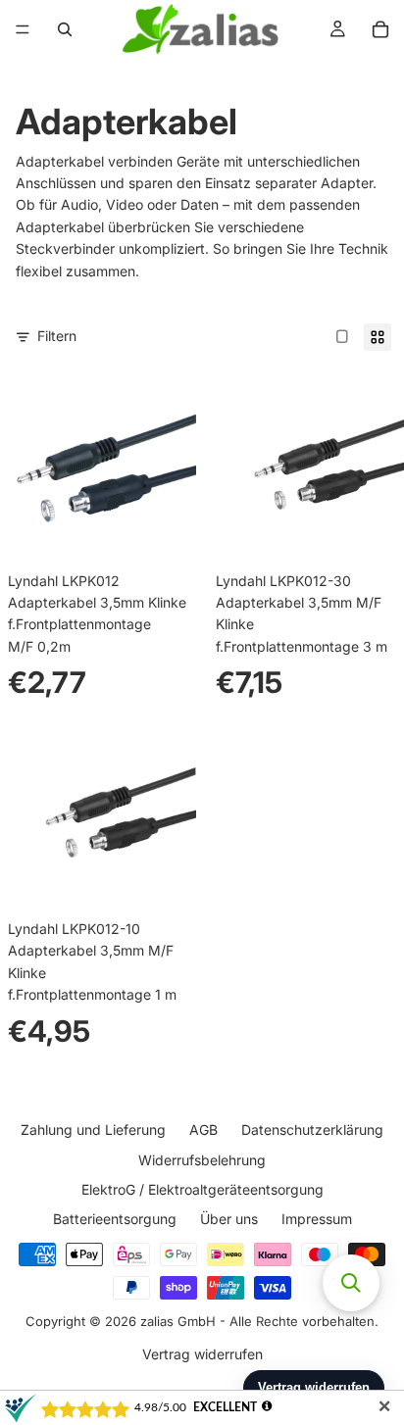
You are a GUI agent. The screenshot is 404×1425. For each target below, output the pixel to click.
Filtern (56, 335)
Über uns (229, 1218)
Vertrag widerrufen (202, 1353)
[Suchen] (64, 29)
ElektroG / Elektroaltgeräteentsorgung (202, 1189)
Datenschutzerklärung (312, 1129)
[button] (351, 1282)
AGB (203, 1129)
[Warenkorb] (380, 29)
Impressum (316, 1218)
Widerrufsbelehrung (202, 1159)
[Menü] (22, 29)
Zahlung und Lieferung (93, 1129)
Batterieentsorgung (115, 1218)
